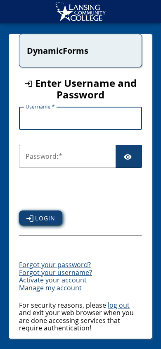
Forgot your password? (55, 264)
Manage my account (50, 287)
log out (119, 305)
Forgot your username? (55, 272)
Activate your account (53, 279)
